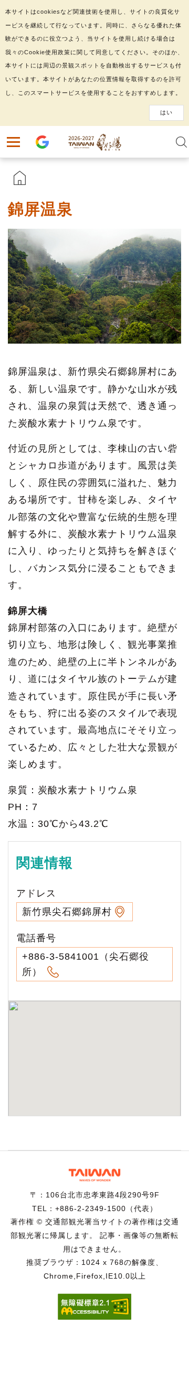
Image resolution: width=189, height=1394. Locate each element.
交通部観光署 (94, 1175)
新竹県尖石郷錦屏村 (67, 911)
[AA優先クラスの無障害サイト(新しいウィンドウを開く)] (94, 1316)
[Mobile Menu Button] (13, 142)
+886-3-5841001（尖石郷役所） (85, 964)
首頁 (20, 178)
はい (166, 112)
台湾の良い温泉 (94, 142)
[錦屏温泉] (94, 286)
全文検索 (181, 142)
